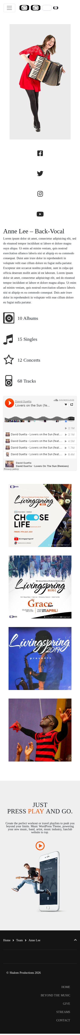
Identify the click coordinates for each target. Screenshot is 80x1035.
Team (19, 940)
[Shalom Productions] (38, 8)
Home (6, 940)
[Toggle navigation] (9, 8)
